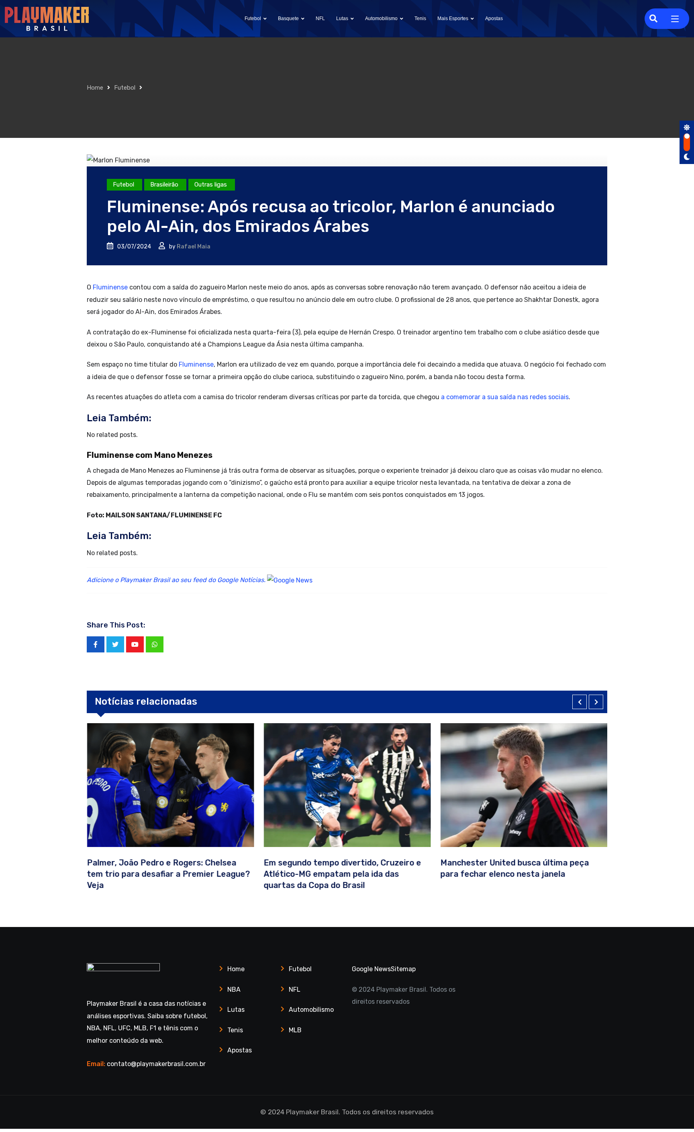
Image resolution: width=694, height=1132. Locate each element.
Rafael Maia (193, 246)
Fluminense (110, 287)
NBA (234, 989)
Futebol (253, 18)
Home (95, 87)
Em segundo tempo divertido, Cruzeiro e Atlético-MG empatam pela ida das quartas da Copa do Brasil (342, 874)
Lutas (342, 18)
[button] (579, 702)
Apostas (494, 18)
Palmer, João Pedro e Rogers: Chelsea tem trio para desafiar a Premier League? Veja (168, 874)
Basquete (288, 18)
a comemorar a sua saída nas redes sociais (505, 397)
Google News (371, 969)
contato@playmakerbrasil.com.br (156, 1064)
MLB (295, 1030)
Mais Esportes (452, 18)
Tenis (420, 18)
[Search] (653, 18)
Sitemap (403, 969)
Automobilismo (381, 18)
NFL (320, 18)
